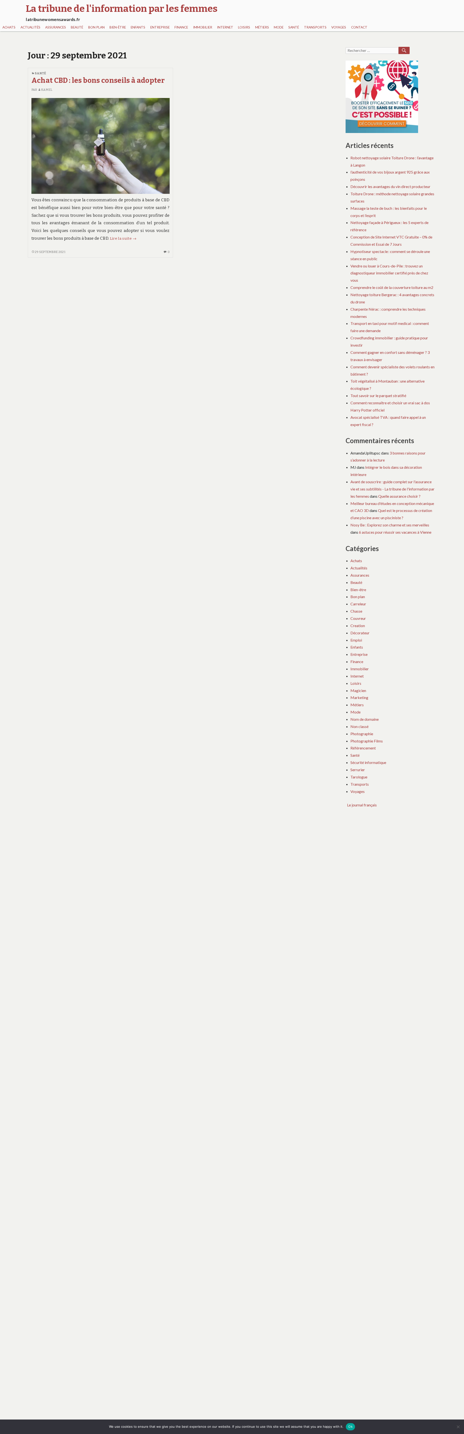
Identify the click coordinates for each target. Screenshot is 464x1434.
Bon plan (96, 27)
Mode (278, 27)
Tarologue (358, 777)
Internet (225, 27)
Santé (293, 27)
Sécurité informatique (368, 762)
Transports (315, 27)
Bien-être (117, 27)
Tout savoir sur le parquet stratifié (378, 395)
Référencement (363, 748)
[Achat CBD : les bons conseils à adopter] (100, 145)
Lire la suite (123, 238)
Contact (359, 27)
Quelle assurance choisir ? (399, 496)
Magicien (358, 690)
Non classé (359, 726)
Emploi (356, 640)
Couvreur (358, 618)
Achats (8, 27)
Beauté (77, 27)
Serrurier (357, 769)
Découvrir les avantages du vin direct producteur (390, 186)
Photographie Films (366, 741)
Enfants (138, 27)
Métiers (262, 27)
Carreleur (358, 604)
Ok (350, 1426)
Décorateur (360, 632)
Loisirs (244, 27)
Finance (181, 27)
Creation (357, 625)
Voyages (338, 27)
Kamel (46, 89)
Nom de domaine (364, 719)
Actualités (30, 27)
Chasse (356, 611)
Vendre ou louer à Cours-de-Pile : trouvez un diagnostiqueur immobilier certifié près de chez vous (389, 273)
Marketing (359, 697)
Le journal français (362, 805)
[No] (458, 1426)
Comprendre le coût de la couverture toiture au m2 (391, 287)
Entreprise (160, 27)
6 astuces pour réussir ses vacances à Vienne (395, 532)
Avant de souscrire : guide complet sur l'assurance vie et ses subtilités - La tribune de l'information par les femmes (392, 488)
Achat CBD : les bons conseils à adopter (98, 80)
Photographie (361, 733)
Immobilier (202, 27)
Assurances (55, 27)
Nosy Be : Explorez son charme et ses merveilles (389, 525)
